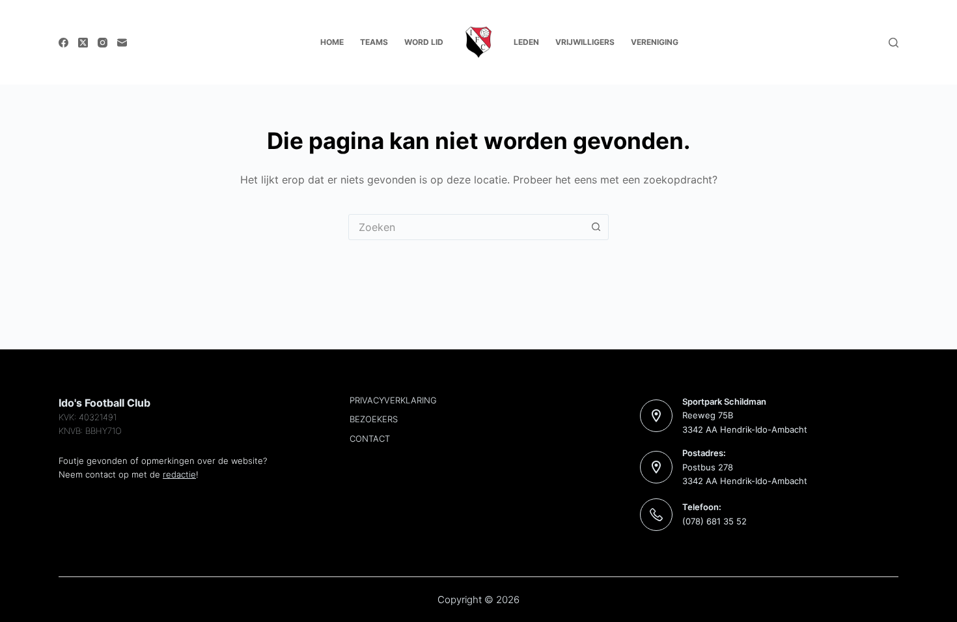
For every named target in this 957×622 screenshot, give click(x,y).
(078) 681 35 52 (714, 521)
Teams (374, 42)
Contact (370, 438)
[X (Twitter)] (83, 42)
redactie (179, 474)
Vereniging (654, 42)
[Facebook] (63, 42)
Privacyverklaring (393, 400)
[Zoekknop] (595, 227)
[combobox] (466, 227)
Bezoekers (374, 419)
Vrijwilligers (585, 42)
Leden (526, 42)
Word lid (423, 42)
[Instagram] (102, 42)
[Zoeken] (893, 42)
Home (332, 42)
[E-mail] (122, 42)
